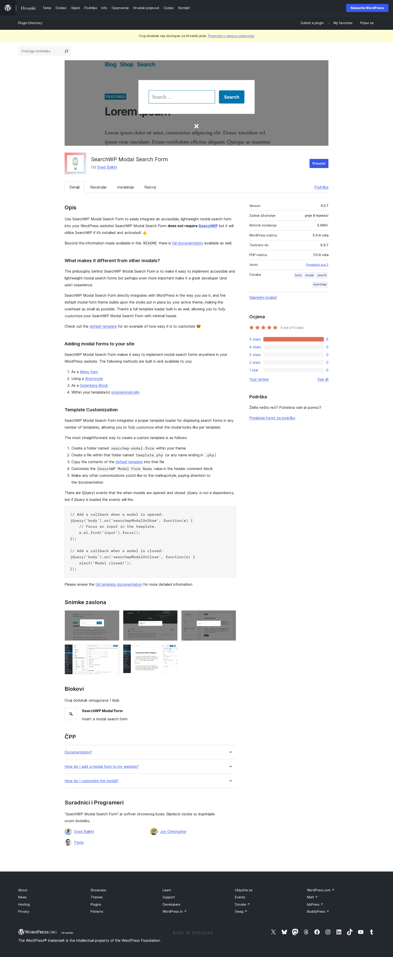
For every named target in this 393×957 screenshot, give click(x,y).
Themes (97, 897)
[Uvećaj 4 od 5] (113, 650)
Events (240, 897)
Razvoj (150, 187)
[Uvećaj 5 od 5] (171, 650)
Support (169, 897)
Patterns (97, 911)
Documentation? (78, 752)
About (22, 890)
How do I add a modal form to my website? (102, 766)
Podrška (321, 187)
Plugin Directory (30, 23)
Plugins (96, 904)
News (22, 897)
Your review (259, 379)
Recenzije (98, 187)
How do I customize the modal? (91, 781)
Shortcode (94, 378)
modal (309, 275)
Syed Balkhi (107, 167)
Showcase (98, 890)
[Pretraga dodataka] (66, 51)
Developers (171, 904)
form (298, 275)
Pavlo (79, 842)
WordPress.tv (175, 911)
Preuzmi (318, 163)
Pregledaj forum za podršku (272, 418)
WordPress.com (321, 890)
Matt (312, 897)
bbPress (315, 904)
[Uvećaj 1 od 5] (113, 616)
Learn (167, 890)
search (322, 275)
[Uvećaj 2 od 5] (171, 616)
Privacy (23, 911)
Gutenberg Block (94, 385)
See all (322, 379)
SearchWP (208, 226)
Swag (241, 911)
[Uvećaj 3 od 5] (230, 616)
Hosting (24, 904)
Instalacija (125, 187)
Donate (242, 904)
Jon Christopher (173, 831)
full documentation (187, 243)
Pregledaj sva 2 (317, 264)
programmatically (125, 392)
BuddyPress (318, 911)
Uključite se (243, 890)
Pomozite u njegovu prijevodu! (231, 36)
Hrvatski (67, 932)
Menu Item (89, 371)
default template (103, 326)
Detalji (74, 187)
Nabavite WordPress (367, 8)
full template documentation (119, 584)
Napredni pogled (263, 297)
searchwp (320, 284)
